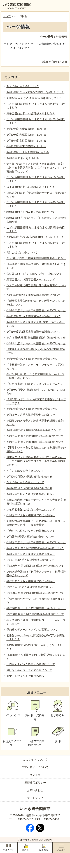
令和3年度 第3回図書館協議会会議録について (33, 408)
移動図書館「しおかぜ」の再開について (30, 211)
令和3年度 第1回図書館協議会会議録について (33, 430)
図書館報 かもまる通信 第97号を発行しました (34, 98)
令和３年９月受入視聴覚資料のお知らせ (30, 414)
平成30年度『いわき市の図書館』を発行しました (36, 608)
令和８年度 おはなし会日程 (22, 158)
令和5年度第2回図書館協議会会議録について (33, 331)
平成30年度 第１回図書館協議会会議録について (35, 614)
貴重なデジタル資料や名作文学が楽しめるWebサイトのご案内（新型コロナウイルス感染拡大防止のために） (36, 461)
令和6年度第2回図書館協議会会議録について (33, 294)
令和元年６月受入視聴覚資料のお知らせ (30, 554)
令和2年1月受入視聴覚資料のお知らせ (29, 488)
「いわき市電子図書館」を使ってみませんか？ (34, 383)
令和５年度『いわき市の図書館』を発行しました (36, 343)
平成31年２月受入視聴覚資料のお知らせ (30, 581)
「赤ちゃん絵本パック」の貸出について (30, 530)
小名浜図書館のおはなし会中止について (30, 509)
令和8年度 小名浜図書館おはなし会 (27, 152)
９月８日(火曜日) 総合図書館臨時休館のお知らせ (36, 337)
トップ (7, 16)
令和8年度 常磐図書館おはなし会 (26, 140)
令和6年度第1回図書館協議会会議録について (33, 316)
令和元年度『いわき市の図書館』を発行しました (36, 542)
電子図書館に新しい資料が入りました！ (30, 113)
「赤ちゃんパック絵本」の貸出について (30, 664)
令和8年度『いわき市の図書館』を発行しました (35, 92)
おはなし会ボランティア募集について (29, 670)
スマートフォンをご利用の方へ (25, 676)
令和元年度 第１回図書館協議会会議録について (35, 548)
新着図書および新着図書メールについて (30, 279)
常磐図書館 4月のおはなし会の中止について (34, 273)
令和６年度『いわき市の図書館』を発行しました (36, 310)
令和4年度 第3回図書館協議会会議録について (33, 358)
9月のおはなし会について (22, 252)
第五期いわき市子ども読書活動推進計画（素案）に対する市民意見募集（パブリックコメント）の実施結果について (36, 167)
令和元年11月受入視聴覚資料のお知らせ (30, 494)
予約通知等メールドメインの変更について (32, 629)
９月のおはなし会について (22, 86)
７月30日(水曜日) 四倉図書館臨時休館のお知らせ (36, 258)
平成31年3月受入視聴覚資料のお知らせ (30, 559)
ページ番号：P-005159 (53, 36)
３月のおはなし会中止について (25, 482)
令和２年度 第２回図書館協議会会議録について (35, 441)
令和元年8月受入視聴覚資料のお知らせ (30, 536)
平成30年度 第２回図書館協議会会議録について (35, 592)
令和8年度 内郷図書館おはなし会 (26, 134)
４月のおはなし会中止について (25, 470)
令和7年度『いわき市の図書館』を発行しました (35, 236)
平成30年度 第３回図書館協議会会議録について (35, 565)
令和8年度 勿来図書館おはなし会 (26, 146)
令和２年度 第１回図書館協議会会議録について (35, 435)
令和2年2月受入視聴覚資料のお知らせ (29, 476)
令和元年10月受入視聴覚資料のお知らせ (30, 515)
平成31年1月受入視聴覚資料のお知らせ (30, 587)
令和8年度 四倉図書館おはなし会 (26, 128)
